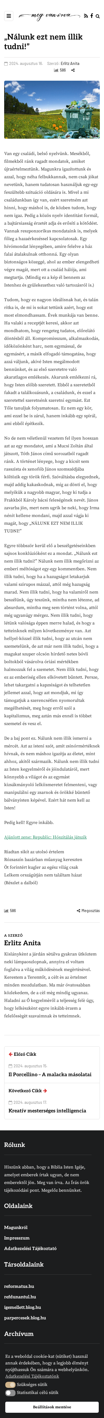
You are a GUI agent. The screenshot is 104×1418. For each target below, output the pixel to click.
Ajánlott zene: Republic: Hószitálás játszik (45, 837)
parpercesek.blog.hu (25, 1318)
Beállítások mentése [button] (52, 1407)
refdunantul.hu (20, 1297)
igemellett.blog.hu (22, 1307)
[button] (10, 1385)
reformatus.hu (19, 1286)
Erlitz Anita (70, 63)
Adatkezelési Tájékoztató (30, 1248)
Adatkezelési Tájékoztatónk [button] (32, 1376)
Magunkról (15, 1227)
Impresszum (17, 1238)
